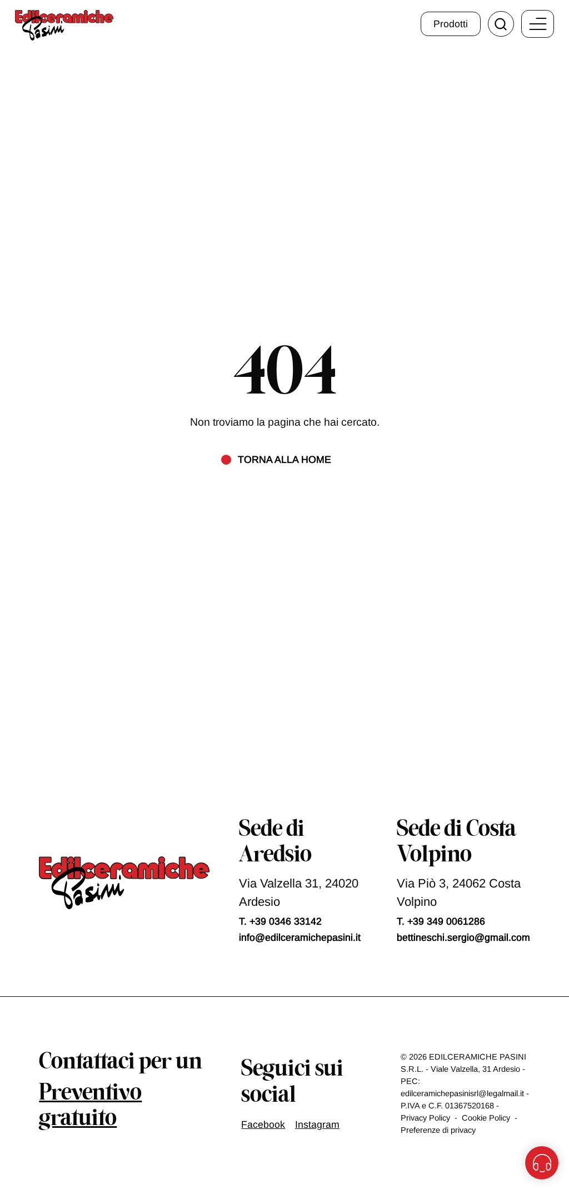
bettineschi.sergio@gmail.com (463, 937)
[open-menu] (538, 24)
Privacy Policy (425, 1117)
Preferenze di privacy (438, 1130)
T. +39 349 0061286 (441, 921)
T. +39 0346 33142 (280, 921)
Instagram (317, 1124)
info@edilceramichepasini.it (300, 937)
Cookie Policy (486, 1117)
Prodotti (450, 23)
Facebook (263, 1124)
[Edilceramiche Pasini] (64, 25)
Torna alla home (284, 459)
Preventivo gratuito (90, 1106)
